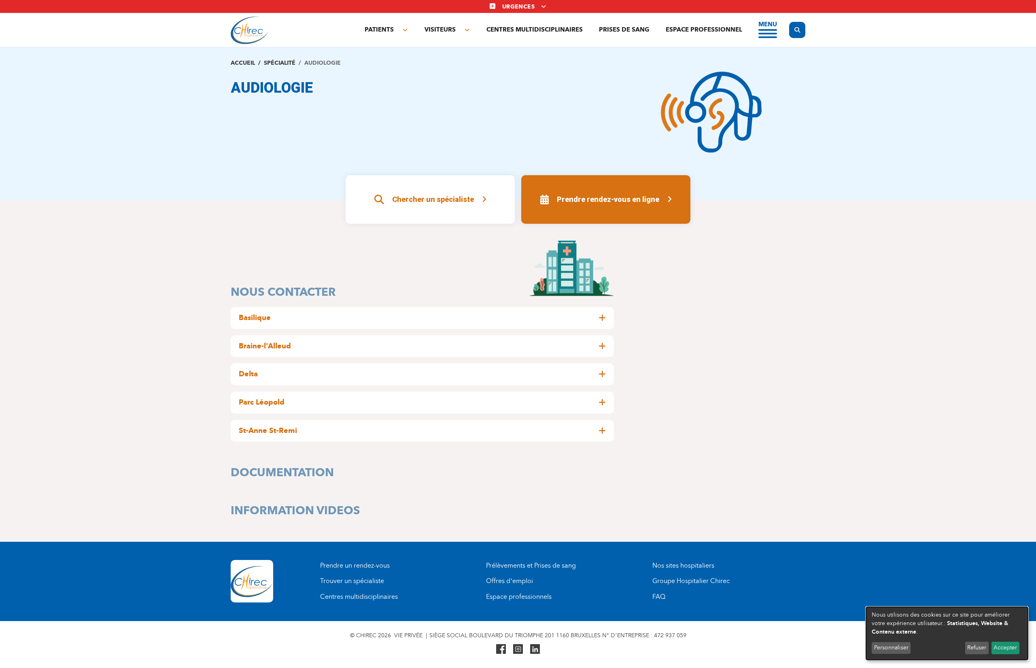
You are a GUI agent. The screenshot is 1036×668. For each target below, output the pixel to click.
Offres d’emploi (509, 581)
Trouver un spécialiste (352, 581)
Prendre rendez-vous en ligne (608, 199)
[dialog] (947, 633)
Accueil (243, 62)
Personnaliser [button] (891, 647)
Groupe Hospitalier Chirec (691, 581)
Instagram (518, 649)
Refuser (976, 647)
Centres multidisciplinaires (534, 29)
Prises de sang (624, 29)
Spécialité (279, 62)
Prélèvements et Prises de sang (531, 565)
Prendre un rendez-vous (355, 565)
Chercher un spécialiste (433, 199)
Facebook (501, 649)
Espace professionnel (704, 29)
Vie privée (408, 635)
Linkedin (535, 649)
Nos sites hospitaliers (683, 565)
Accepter (1005, 647)
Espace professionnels (519, 596)
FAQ (658, 596)
